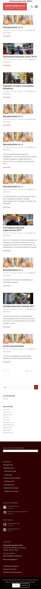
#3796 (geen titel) (8, 465)
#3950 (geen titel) (9, 481)
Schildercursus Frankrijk (11, 491)
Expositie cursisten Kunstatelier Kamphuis (18, 87)
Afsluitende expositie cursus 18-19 (19, 56)
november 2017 (8, 422)
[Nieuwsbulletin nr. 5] (18, 109)
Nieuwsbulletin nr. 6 (13, 27)
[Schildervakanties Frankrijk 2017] (18, 298)
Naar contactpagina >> (10, 559)
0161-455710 (27, 1)
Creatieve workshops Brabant (11, 478)
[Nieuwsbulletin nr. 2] (18, 263)
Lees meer (6, 36)
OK (16, 585)
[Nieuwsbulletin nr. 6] (18, 20)
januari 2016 (7, 430)
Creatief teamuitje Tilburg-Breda (12, 572)
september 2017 (8, 425)
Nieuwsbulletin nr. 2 (13, 270)
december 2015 (8, 432)
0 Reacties (13, 30)
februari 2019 (7, 415)
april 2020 (6, 409)
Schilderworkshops (8, 468)
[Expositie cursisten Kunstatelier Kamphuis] (18, 78)
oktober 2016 (7, 427)
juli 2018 (6, 417)
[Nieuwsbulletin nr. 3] (18, 179)
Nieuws (21, 30)
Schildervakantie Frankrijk (10, 488)
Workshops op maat (10, 471)
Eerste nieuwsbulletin (13, 346)
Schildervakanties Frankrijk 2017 (18, 306)
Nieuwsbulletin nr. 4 (13, 144)
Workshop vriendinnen (9, 569)
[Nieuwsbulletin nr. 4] (18, 137)
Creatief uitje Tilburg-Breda (11, 566)
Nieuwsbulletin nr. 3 (13, 186)
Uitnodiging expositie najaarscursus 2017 (13, 229)
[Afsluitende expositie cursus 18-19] (18, 48)
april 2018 (6, 420)
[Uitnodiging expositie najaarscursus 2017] (18, 219)
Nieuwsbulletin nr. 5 (13, 116)
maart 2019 (7, 412)
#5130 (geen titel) (9, 485)
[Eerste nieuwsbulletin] (18, 339)
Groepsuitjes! (8, 475)
